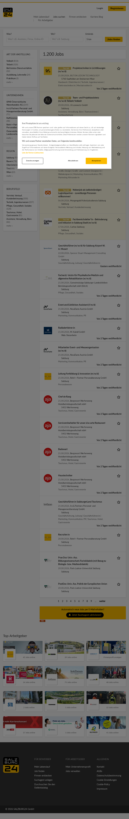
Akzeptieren (96, 161)
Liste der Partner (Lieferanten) (33, 153)
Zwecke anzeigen (32, 161)
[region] (64, 142)
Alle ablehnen (73, 161)
